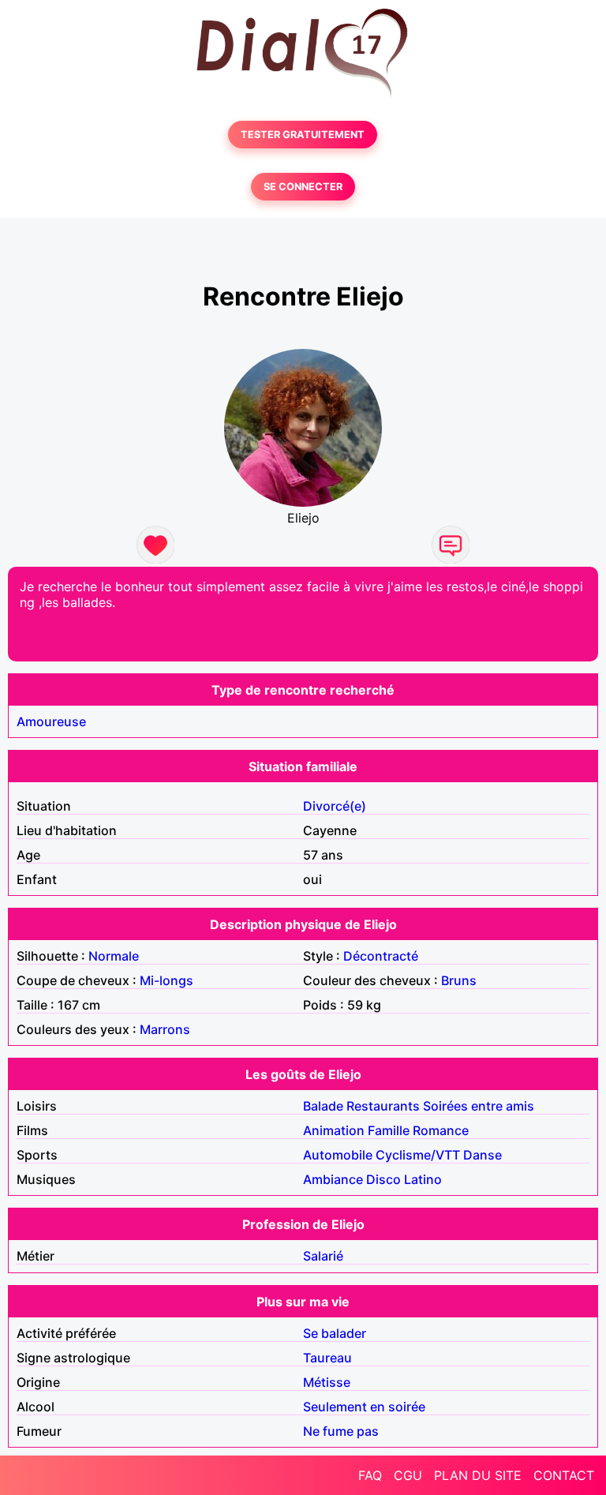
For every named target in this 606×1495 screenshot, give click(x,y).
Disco (383, 1179)
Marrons (165, 1029)
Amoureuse (51, 721)
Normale (113, 956)
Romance (441, 1130)
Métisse (326, 1382)
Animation (334, 1130)
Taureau (327, 1358)
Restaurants (383, 1106)
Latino (423, 1179)
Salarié (323, 1256)
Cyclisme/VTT (418, 1155)
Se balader (334, 1333)
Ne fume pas (341, 1431)
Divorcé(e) (334, 806)
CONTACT (563, 1475)
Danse (482, 1155)
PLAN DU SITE (478, 1475)
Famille (389, 1130)
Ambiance (333, 1179)
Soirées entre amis (478, 1106)
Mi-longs (166, 980)
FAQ (370, 1475)
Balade (323, 1106)
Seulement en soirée (364, 1406)
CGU (408, 1475)
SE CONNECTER (303, 187)
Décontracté (380, 956)
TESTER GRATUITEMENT (303, 135)
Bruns (459, 980)
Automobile (337, 1155)
